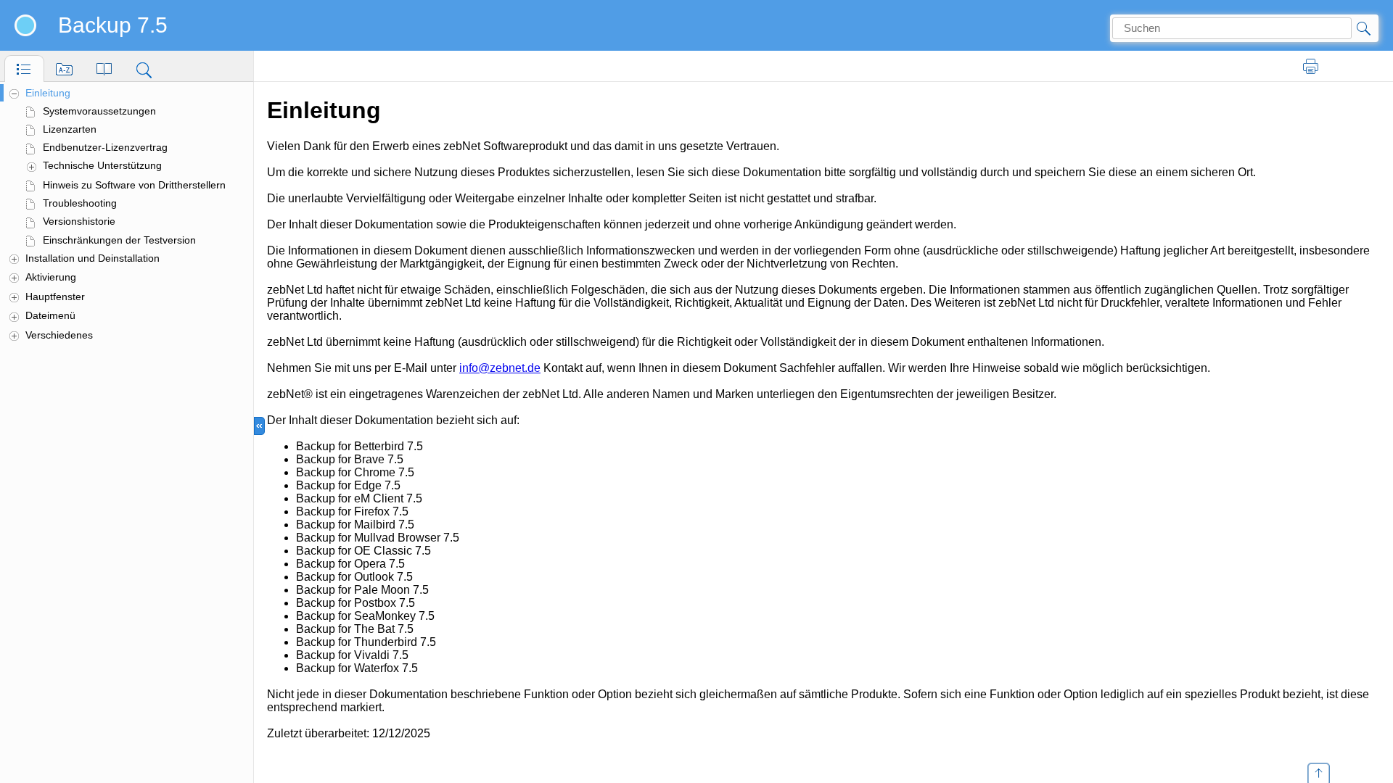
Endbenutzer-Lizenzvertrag (105, 147)
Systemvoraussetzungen (99, 111)
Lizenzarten (69, 129)
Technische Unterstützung (102, 165)
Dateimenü (50, 315)
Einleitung (47, 93)
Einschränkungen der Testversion (119, 240)
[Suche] (144, 68)
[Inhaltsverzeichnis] (24, 68)
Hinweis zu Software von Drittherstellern (134, 185)
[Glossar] (104, 68)
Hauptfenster (55, 296)
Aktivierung (50, 277)
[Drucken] (1311, 67)
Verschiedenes (59, 335)
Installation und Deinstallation (92, 258)
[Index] (64, 68)
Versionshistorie (79, 221)
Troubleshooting (80, 203)
